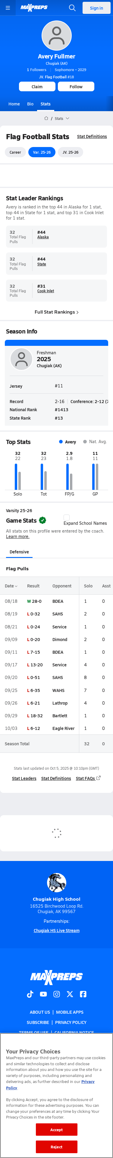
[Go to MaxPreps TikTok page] (30, 995)
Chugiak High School (56, 898)
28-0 (37, 601)
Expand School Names (85, 523)
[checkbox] (67, 518)
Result (33, 585)
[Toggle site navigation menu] (8, 8)
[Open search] (72, 8)
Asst (106, 585)
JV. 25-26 (70, 152)
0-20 (35, 639)
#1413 (61, 409)
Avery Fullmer (56, 56)
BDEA (57, 601)
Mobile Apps (69, 1012)
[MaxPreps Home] (34, 8)
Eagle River (63, 728)
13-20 (36, 665)
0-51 (35, 677)
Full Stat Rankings (55, 311)
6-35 (35, 690)
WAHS (58, 690)
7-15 (35, 652)
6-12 (35, 728)
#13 (59, 418)
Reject (56, 1147)
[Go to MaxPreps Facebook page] (83, 995)
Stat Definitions (92, 136)
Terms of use (34, 1033)
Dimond (59, 639)
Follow (76, 86)
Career (15, 152)
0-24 (35, 627)
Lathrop (59, 703)
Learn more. (18, 536)
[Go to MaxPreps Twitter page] (70, 995)
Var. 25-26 (42, 152)
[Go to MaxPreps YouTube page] (43, 995)
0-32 (35, 614)
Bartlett (59, 715)
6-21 (35, 703)
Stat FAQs (85, 778)
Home (14, 104)
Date (10, 585)
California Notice (74, 1033)
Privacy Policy (70, 1022)
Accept (56, 1129)
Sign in (96, 8)
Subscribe (38, 1022)
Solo (88, 585)
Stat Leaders (24, 778)
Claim (37, 86)
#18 (56, 76)
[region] (56, 1095)
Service (59, 627)
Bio (30, 104)
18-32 (36, 715)
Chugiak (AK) (56, 63)
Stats (46, 104)
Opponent (61, 585)
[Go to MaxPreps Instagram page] (56, 995)
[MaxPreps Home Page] (46, 118)
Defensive (19, 552)
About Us (40, 1012)
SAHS (57, 614)
